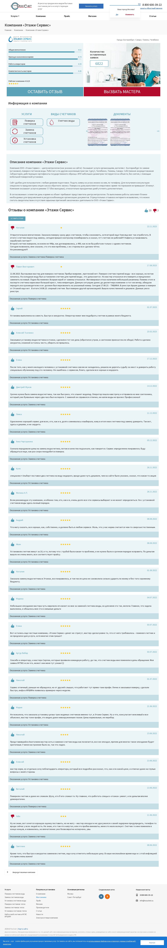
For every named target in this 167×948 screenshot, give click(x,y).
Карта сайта (23, 929)
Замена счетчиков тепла (14, 907)
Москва (70, 894)
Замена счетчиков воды (14, 897)
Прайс (38, 900)
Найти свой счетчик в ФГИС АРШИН (16, 915)
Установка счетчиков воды (15, 900)
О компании (40, 894)
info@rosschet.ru (146, 900)
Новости (39, 914)
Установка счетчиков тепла (16, 911)
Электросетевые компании (47, 918)
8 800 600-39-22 (146, 895)
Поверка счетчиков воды (15, 894)
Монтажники (41, 897)
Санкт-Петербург (74, 897)
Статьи (39, 911)
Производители (42, 907)
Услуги (8, 889)
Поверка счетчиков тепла (15, 904)
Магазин (39, 904)
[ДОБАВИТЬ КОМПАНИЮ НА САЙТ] (12, 941)
